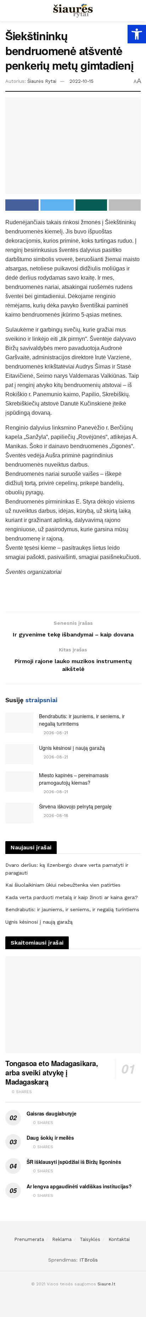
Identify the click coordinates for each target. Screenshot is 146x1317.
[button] (137, 34)
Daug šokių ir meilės (50, 1137)
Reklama (62, 1239)
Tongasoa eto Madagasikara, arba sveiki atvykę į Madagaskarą (51, 1072)
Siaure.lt (106, 1283)
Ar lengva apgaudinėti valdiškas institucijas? (79, 1186)
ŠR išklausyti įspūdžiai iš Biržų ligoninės (74, 1161)
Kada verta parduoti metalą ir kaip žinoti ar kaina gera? (71, 897)
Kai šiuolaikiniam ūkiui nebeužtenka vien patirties (62, 885)
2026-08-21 (55, 732)
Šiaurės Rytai (41, 81)
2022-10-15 (81, 81)
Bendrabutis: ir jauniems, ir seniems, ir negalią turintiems (72, 909)
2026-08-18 (55, 815)
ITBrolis (88, 1260)
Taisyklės (90, 1239)
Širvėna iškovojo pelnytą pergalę (75, 806)
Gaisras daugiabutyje (51, 1113)
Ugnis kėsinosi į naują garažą (72, 747)
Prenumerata (29, 1239)
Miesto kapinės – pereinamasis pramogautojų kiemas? (73, 779)
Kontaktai (119, 1239)
